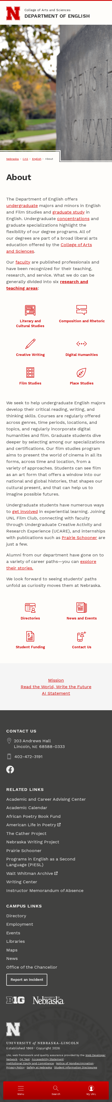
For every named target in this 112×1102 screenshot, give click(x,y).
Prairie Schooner (79, 537)
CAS (25, 158)
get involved (25, 511)
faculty (22, 262)
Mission (56, 680)
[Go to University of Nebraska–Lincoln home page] (13, 13)
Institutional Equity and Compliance (30, 1063)
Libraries (15, 941)
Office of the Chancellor (31, 967)
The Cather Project (26, 833)
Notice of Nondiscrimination (75, 1063)
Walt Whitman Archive (29, 873)
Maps (11, 950)
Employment (19, 924)
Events (13, 932)
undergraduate (22, 205)
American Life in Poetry (31, 824)
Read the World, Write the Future (56, 686)
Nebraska (12, 158)
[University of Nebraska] (48, 1000)
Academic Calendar (26, 807)
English (36, 158)
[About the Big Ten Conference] (15, 1000)
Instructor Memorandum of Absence (44, 890)
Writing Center (21, 881)
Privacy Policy (15, 1067)
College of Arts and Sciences (47, 10)
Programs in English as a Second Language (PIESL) (40, 861)
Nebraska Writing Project (32, 841)
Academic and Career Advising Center (46, 799)
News (12, 958)
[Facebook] (10, 769)
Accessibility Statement (48, 1059)
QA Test (25, 1059)
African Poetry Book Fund (33, 816)
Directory (16, 915)
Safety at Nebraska (39, 1067)
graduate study (68, 212)
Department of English (57, 16)
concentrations (73, 218)
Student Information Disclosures (75, 1067)
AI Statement (56, 693)
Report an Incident (27, 980)
